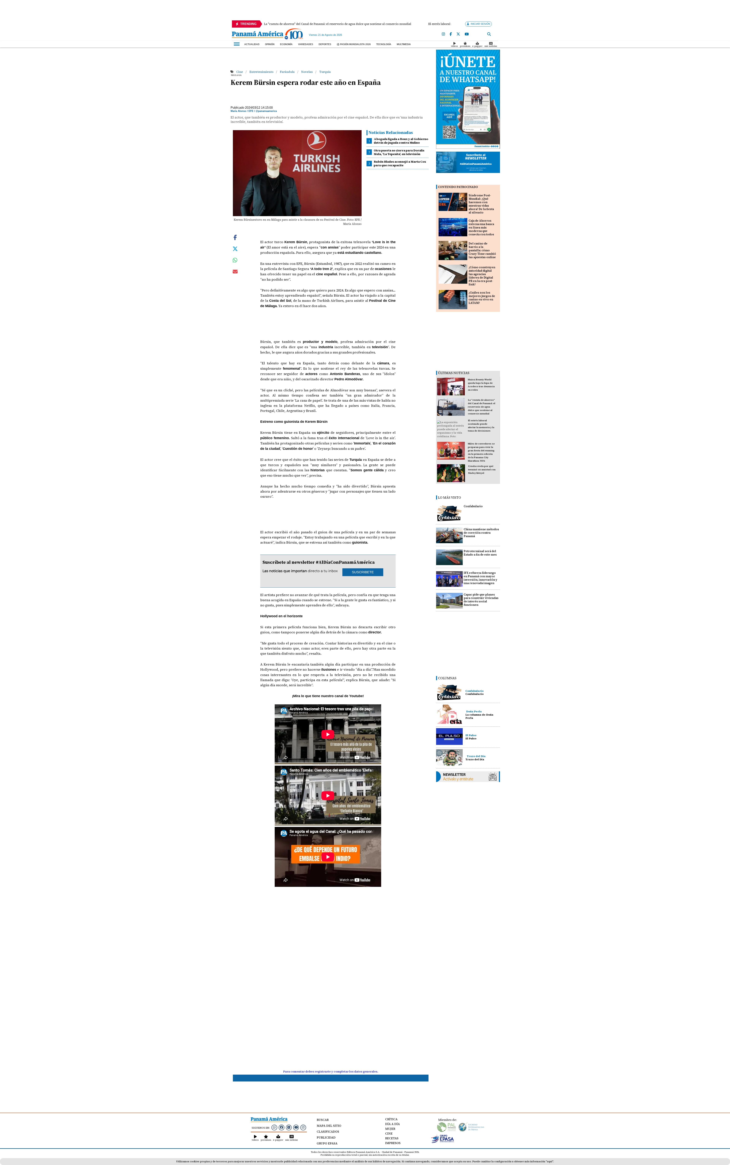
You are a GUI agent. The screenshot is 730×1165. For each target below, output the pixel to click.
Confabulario (473, 506)
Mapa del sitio (329, 1126)
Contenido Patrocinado (458, 187)
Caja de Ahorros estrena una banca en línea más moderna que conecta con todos (481, 227)
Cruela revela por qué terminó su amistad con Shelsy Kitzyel (482, 470)
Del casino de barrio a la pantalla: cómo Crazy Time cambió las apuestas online (482, 250)
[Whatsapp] (274, 1127)
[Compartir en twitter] (235, 248)
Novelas (307, 72)
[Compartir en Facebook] (235, 237)
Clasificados (328, 1131)
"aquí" (549, 1161)
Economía (286, 44)
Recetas (391, 1138)
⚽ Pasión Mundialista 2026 (354, 44)
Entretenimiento (261, 72)
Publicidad (326, 1137)
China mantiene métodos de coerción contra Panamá (481, 532)
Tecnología (383, 44)
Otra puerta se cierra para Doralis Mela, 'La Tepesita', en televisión (399, 152)
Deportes (325, 44)
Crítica (391, 1119)
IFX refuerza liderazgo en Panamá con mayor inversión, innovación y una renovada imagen (480, 578)
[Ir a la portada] (257, 35)
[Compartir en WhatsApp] (235, 261)
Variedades (305, 44)
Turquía (325, 72)
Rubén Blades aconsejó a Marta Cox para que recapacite (400, 163)
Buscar (323, 1120)
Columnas (447, 678)
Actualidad (251, 44)
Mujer (390, 1129)
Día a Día (392, 1124)
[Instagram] (443, 34)
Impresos (393, 1143)
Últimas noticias (453, 372)
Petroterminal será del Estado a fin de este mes (480, 553)
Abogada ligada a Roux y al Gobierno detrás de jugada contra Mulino (401, 141)
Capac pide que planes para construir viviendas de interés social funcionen (481, 599)
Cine (240, 72)
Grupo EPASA (327, 1143)
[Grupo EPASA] (442, 1142)
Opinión (270, 44)
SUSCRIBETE (363, 572)
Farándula (287, 72)
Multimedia (404, 44)
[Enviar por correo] (235, 272)
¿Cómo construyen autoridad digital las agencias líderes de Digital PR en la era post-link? (482, 275)
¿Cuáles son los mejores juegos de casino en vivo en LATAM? (482, 298)
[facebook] (451, 34)
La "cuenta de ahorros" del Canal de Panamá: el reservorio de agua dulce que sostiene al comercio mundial (481, 406)
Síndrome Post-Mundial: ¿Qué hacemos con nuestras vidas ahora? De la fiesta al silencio (481, 203)
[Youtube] (467, 34)
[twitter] (458, 34)
